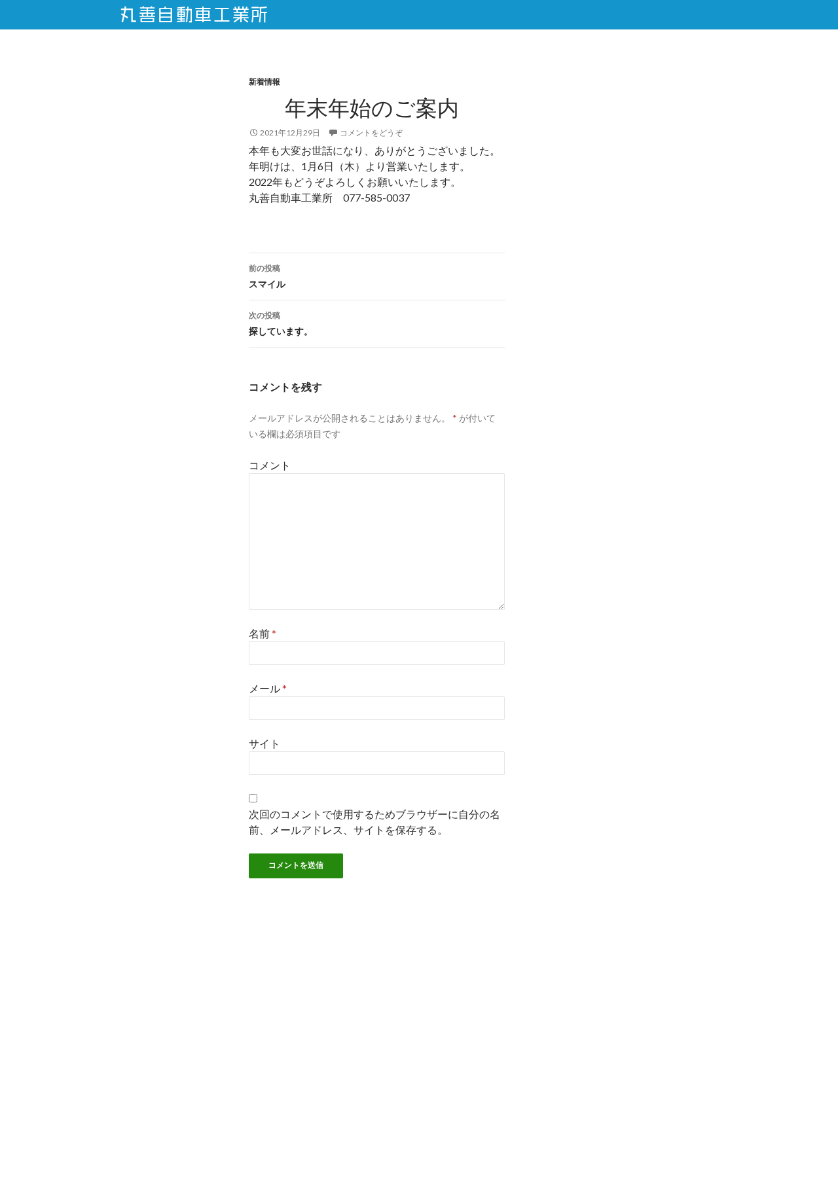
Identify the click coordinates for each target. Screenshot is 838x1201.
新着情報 (264, 81)
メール (268, 688)
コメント (270, 465)
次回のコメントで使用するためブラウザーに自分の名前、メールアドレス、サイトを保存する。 (374, 822)
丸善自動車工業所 (195, 14)
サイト (264, 743)
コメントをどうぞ (371, 132)
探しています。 (281, 323)
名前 (262, 633)
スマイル (267, 276)
